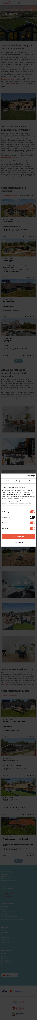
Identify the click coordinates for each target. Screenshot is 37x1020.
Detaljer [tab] (18, 481)
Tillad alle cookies (18, 536)
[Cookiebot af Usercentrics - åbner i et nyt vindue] (27, 476)
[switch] (32, 517)
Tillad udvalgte (18, 542)
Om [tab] (30, 481)
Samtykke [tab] (7, 481)
